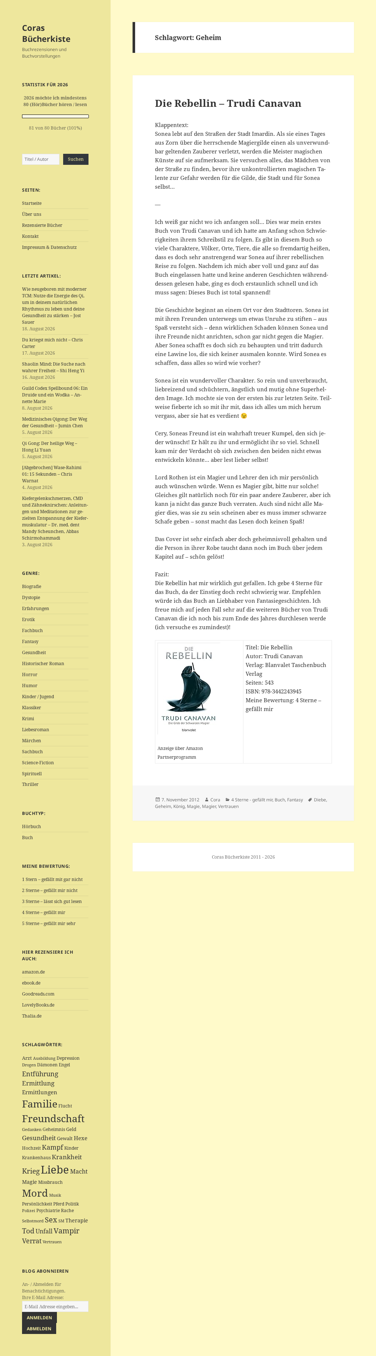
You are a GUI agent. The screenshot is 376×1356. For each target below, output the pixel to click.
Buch (27, 837)
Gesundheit (34, 652)
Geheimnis (54, 1129)
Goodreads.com (38, 994)
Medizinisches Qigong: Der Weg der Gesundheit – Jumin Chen (54, 422)
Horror (29, 674)
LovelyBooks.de (38, 1005)
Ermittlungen (39, 1092)
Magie (29, 1181)
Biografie (31, 586)
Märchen (31, 740)
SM (61, 1220)
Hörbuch (31, 826)
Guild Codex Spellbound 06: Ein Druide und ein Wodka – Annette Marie (55, 395)
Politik (72, 1204)
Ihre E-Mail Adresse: (43, 1297)
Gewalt (65, 1138)
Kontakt (30, 236)
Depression (68, 1058)
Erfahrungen (35, 608)
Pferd (58, 1204)
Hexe (80, 1138)
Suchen (76, 159)
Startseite (31, 203)
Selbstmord (33, 1220)
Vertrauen (52, 1241)
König (179, 806)
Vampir (66, 1230)
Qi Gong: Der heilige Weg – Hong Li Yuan (49, 446)
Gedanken (31, 1129)
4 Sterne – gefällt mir (43, 912)
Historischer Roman (43, 663)
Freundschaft (53, 1118)
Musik (55, 1195)
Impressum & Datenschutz (49, 247)
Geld (71, 1129)
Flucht (65, 1106)
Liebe (55, 1169)
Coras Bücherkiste (46, 33)
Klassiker (31, 707)
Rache (67, 1210)
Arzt (27, 1058)
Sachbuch (32, 751)
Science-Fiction (38, 762)
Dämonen (47, 1064)
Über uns (31, 214)
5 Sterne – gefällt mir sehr (49, 923)
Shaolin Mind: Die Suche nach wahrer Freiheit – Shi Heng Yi (54, 367)
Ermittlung (38, 1083)
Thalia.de (31, 1016)
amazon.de (33, 972)
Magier (209, 806)
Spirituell (32, 774)
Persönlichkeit (37, 1204)
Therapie (76, 1220)
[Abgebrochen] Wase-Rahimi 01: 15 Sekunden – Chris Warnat (52, 474)
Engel (64, 1065)
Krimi (28, 718)
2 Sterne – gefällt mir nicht (49, 890)
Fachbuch (32, 630)
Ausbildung (44, 1058)
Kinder (71, 1148)
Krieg (31, 1171)
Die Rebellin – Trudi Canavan (228, 103)
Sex (51, 1220)
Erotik (28, 619)
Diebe (320, 800)
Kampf (52, 1147)
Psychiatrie (48, 1210)
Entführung (40, 1073)
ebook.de (31, 983)
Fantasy (30, 641)
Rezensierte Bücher (42, 225)
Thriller (30, 784)
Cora (215, 800)
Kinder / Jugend (38, 696)
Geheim (163, 806)
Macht (79, 1171)
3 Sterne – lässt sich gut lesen (52, 901)
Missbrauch (50, 1182)
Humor (29, 685)
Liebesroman (35, 729)
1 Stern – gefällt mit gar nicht (52, 879)
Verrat (31, 1240)
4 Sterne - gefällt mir (251, 800)
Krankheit (67, 1157)
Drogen (29, 1064)
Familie (39, 1103)
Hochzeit (31, 1148)
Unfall (44, 1231)
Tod (28, 1230)
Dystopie (31, 597)
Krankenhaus (36, 1157)
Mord (35, 1193)
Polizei (28, 1210)
